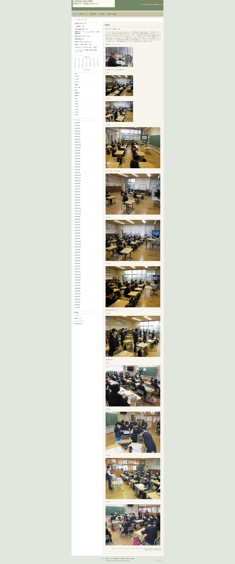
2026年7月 (77, 122)
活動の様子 (93, 14)
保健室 (76, 84)
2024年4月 (77, 197)
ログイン (77, 315)
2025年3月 (77, 167)
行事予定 (101, 14)
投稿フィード (78, 318)
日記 (76, 90)
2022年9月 (77, 249)
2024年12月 (78, 175)
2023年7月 (77, 222)
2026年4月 (77, 131)
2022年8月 (77, 252)
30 (79, 67)
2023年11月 (78, 211)
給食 (76, 98)
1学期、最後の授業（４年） (82, 29)
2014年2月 (77, 304)
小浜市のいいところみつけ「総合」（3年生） (86, 47)
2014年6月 (77, 299)
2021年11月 (78, 277)
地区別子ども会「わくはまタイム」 (83, 41)
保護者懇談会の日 (79, 39)
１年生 (136, 548)
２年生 (140, 548)
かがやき (120, 548)
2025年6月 (77, 158)
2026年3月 (77, 133)
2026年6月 (77, 125)
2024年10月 (78, 180)
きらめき (125, 548)
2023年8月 (77, 219)
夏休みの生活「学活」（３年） (82, 36)
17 (82, 64)
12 (90, 62)
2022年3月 (77, 266)
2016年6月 (77, 291)
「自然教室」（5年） (80, 26)
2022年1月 (77, 271)
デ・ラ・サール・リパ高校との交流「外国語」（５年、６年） (86, 50)
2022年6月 (77, 258)
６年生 (155, 548)
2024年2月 (77, 202)
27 (94, 65)
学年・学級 (131, 548)
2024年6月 (77, 191)
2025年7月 (77, 156)
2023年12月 (78, 208)
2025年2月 (77, 169)
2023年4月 (77, 230)
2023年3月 (77, 233)
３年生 (143, 548)
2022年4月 (77, 263)
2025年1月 (77, 172)
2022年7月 (77, 255)
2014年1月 (77, 307)
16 (79, 64)
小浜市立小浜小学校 (94, 3)
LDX (76, 73)
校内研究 (77, 92)
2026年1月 (77, 139)
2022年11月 (78, 244)
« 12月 (84, 69)
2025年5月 (77, 161)
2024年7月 (77, 189)
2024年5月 (77, 194)
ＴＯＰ (75, 14)
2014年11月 (78, 293)
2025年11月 (78, 145)
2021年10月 (78, 280)
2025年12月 (78, 142)
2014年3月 (77, 302)
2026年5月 (77, 128)
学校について (83, 14)
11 (86, 62)
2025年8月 (77, 153)
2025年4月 (77, 164)
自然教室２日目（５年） (81, 23)
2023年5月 (77, 227)
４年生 (147, 548)
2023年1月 (77, 238)
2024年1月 (77, 205)
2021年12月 (78, 274)
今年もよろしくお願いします (112, 29)
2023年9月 (77, 216)
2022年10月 (78, 247)
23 (79, 65)
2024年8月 (77, 186)
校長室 (76, 95)
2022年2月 (77, 269)
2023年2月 (77, 236)
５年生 (151, 548)
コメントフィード (79, 321)
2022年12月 (78, 241)
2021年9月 (77, 282)
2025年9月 (77, 150)
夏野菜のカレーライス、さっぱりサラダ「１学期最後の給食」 (87, 32)
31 (82, 67)
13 (94, 62)
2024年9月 (77, 183)
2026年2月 (77, 136)
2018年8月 (77, 288)
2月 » (88, 69)
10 (82, 62)
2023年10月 (78, 213)
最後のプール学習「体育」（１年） (83, 44)
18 (86, 64)
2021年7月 (77, 285)
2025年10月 (78, 147)
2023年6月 (77, 225)
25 (86, 65)
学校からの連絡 (111, 14)
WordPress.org (78, 323)
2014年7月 (77, 296)
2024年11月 (78, 178)
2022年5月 (77, 260)
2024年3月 (77, 200)
